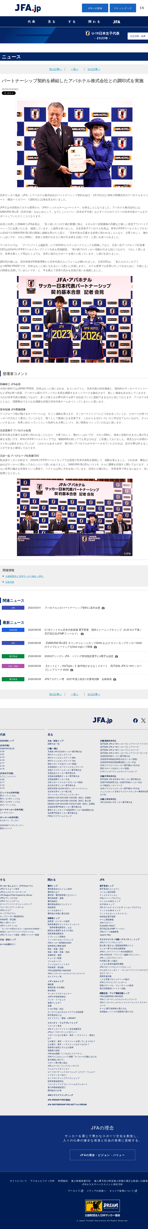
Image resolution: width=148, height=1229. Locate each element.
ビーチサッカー (7, 812)
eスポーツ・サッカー (9, 820)
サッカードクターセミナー (59, 993)
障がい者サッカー (8, 922)
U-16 (2, 765)
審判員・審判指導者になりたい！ (62, 894)
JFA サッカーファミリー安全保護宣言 (64, 1028)
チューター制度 (55, 957)
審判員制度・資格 (56, 897)
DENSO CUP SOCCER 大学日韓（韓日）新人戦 (69, 800)
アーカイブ (74, 1190)
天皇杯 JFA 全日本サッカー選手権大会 (65, 751)
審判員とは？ (54, 891)
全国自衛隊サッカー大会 (58, 779)
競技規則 (52, 907)
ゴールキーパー (55, 961)
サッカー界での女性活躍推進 (112, 948)
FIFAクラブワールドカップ (60, 815)
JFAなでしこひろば (8, 897)
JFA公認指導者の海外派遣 (59, 970)
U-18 (2, 759)
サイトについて (18, 1180)
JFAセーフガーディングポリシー (62, 1031)
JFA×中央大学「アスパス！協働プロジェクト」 (121, 954)
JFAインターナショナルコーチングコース (66, 973)
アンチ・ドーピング (57, 999)
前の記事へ (55, 69)
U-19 (2, 757)
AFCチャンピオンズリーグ (59, 754)
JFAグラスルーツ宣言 (9, 888)
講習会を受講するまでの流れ (60, 930)
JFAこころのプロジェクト (111, 957)
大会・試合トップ (56, 740)
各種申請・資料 (55, 954)
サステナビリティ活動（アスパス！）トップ (119, 939)
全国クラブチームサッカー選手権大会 (64, 769)
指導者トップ (54, 918)
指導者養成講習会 (56, 933)
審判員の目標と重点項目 (58, 913)
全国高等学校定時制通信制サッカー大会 (118, 762)
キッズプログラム (8, 913)
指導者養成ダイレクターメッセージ (63, 924)
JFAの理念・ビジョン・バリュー (102, 1155)
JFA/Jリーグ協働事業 (109, 931)
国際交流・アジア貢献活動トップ (114, 993)
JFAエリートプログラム (110, 897)
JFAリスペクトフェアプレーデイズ (63, 1065)
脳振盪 (51, 984)
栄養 (50, 1005)
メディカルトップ (56, 981)
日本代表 (9, 581)
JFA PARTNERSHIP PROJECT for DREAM (67, 1104)
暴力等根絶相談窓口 (57, 1087)
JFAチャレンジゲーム (9, 900)
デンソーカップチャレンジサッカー (63, 794)
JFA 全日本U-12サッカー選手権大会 (116, 802)
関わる (94, 21)
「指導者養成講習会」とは (59, 927)
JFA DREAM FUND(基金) (59, 1099)
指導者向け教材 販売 (57, 945)
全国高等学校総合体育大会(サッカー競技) (118, 759)
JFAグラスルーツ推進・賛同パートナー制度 (19, 934)
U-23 (2, 751)
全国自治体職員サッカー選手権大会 (63, 776)
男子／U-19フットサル (10, 798)
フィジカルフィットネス (58, 964)
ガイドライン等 (55, 976)
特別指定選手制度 (108, 916)
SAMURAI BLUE (7, 748)
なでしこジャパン (8, 776)
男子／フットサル (8, 795)
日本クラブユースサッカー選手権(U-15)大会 (120, 788)
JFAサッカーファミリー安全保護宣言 (116, 951)
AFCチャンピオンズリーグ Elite (62, 757)
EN (142, 8)
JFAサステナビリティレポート (113, 982)
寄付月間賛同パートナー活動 (112, 988)
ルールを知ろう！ (8, 944)
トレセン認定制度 (108, 891)
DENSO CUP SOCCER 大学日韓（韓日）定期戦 (69, 797)
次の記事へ (94, 69)
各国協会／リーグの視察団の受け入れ (116, 1011)
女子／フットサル (8, 804)
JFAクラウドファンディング (60, 1095)
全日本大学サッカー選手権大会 (61, 785)
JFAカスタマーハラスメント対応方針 (102, 1184)
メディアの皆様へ (96, 1190)
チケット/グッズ (123, 8)
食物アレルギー (55, 1002)
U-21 (2, 754)
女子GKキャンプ (107, 904)
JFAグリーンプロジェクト (111, 942)
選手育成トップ (107, 885)
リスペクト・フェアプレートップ (62, 1022)
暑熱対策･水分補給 (56, 987)
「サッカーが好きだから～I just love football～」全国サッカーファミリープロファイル (21, 930)
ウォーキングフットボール (12, 907)
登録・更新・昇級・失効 (58, 951)
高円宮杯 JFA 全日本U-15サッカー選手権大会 (120, 779)
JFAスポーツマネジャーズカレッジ (115, 966)
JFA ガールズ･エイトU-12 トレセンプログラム (120, 907)
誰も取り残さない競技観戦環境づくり (116, 945)
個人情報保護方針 (81, 1180)
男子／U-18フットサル (10, 801)
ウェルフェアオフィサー (58, 1068)
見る (52, 21)
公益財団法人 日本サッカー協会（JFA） (24, 576)
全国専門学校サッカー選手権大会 (62, 812)
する (72, 21)
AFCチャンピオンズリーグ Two (62, 760)
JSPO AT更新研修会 (57, 996)
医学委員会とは (55, 1014)
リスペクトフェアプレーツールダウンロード (67, 1084)
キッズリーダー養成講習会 (12, 916)
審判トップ (53, 885)
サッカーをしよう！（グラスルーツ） (17, 885)
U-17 (2, 762)
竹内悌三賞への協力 (108, 960)
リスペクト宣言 (55, 1025)
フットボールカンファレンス (60, 939)
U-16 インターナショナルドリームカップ (118, 771)
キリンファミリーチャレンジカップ (16, 903)
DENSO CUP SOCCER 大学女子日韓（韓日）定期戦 (71, 803)
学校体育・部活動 (8, 919)
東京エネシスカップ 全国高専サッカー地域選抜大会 (71, 809)
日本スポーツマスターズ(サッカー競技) (65, 782)
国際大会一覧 (54, 743)
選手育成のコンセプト (109, 888)
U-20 (2, 779)
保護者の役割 (54, 1050)
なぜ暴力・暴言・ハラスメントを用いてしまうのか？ (71, 1041)
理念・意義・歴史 (56, 948)
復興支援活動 (106, 976)
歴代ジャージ (6, 828)
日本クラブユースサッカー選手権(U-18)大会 (120, 765)
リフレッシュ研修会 (57, 936)
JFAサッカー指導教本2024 (59, 942)
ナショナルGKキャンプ (110, 901)
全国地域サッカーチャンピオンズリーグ (65, 766)
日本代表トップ (7, 740)
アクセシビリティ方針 (42, 1180)
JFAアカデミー (106, 922)
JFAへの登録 (95, 8)
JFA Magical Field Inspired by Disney (16, 894)
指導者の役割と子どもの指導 (60, 1047)
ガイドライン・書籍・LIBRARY (62, 1017)
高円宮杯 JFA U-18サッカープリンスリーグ (119, 749)
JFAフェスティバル (8, 925)
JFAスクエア (5, 910)
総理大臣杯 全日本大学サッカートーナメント (68, 788)
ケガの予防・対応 (56, 1008)
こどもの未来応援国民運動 (111, 963)
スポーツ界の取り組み (58, 1062)
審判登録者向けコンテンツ (59, 904)
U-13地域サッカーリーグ (111, 785)
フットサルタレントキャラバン (113, 913)
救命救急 (52, 990)
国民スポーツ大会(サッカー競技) (62, 763)
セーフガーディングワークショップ (63, 1077)
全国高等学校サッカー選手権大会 (115, 755)
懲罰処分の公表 (55, 1090)
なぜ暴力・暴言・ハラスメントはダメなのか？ (68, 1044)
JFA (102, 879)
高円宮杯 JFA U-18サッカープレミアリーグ (119, 746)
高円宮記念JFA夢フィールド (112, 928)
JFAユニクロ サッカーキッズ (13, 891)
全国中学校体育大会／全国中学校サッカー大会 (121, 782)
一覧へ (75, 69)
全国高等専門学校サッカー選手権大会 (64, 806)
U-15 (2, 768)
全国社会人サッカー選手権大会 (61, 772)
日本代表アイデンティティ (12, 825)
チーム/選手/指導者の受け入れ (113, 1008)
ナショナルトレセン (108, 894)
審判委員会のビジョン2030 (60, 888)
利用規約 (63, 1180)
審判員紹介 (53, 901)
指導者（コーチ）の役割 (58, 921)
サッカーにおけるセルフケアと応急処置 (65, 1011)
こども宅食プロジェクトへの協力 (114, 979)
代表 (32, 21)
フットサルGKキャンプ (110, 910)
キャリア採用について (122, 1190)
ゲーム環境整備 (107, 919)
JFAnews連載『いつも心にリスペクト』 (66, 1053)
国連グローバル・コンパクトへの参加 (116, 985)
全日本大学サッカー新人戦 (59, 791)
